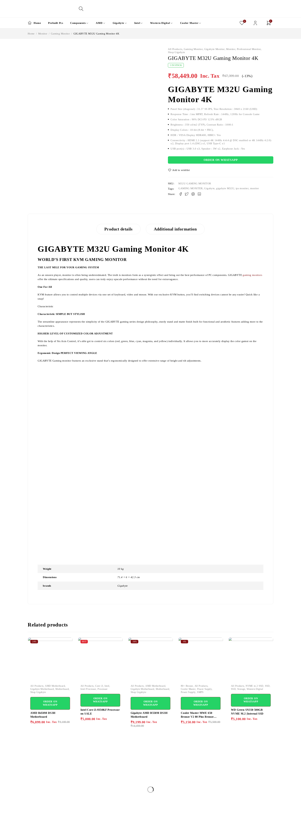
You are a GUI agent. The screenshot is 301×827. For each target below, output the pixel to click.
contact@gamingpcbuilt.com (44, 800)
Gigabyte (209, 188)
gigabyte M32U (225, 188)
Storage (241, 689)
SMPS (200, 692)
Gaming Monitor (60, 33)
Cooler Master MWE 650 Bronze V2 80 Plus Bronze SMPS (197, 716)
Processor (102, 689)
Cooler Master (188, 689)
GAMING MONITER (190, 188)
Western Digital (255, 689)
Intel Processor (88, 689)
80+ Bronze (187, 686)
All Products (175, 49)
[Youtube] (53, 822)
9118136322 (35, 809)
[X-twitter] (38, 822)
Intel (107, 686)
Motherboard (62, 689)
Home (31, 33)
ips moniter (242, 188)
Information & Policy (144, 764)
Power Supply (204, 689)
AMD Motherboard (55, 686)
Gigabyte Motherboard (42, 689)
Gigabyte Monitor (214, 49)
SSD (267, 686)
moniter (254, 188)
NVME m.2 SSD (254, 686)
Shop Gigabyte (176, 52)
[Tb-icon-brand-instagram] (46, 822)
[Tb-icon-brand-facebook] (30, 822)
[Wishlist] (179, 170)
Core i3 (99, 686)
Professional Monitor (249, 49)
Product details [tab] (118, 229)
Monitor (42, 33)
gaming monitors (252, 275)
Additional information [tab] (175, 229)
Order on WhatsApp (221, 159)
